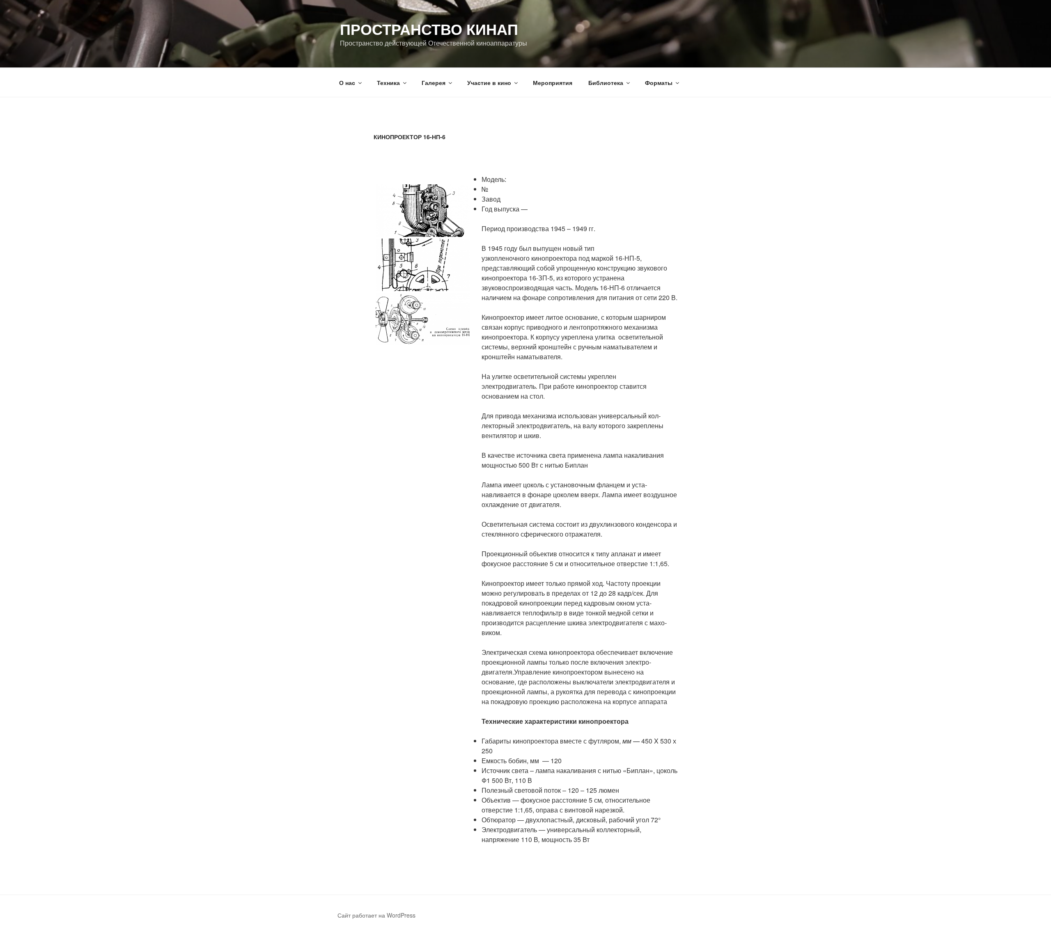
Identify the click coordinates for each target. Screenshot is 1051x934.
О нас (347, 82)
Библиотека (605, 82)
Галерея (433, 82)
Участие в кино (489, 82)
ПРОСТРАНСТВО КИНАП (429, 28)
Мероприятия (552, 82)
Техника (388, 82)
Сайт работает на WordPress (376, 915)
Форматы (658, 82)
